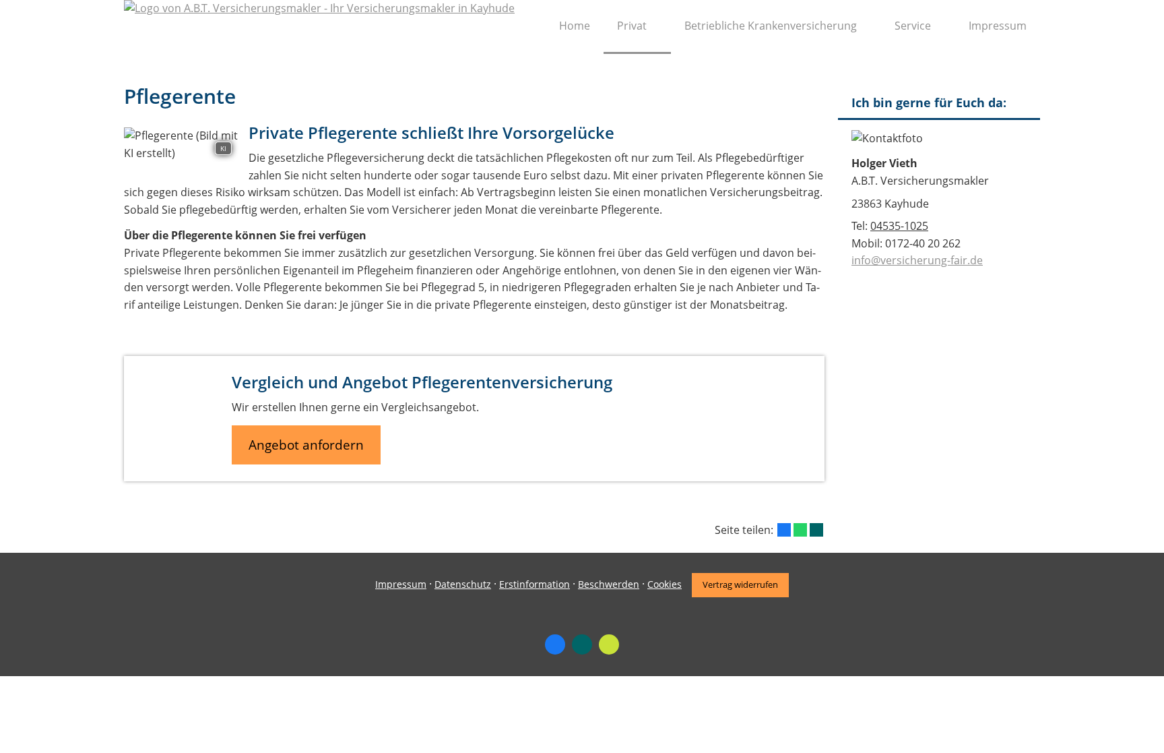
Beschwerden (608, 584)
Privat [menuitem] (632, 25)
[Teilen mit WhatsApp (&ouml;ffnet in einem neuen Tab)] (800, 530)
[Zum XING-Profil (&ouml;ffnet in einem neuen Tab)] (582, 644)
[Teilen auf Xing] (816, 530)
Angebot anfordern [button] (306, 445)
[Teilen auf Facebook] (784, 530)
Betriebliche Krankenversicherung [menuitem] (770, 25)
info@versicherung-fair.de (917, 260)
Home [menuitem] (574, 25)
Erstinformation (534, 584)
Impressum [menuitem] (998, 25)
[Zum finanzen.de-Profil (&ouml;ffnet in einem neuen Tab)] (609, 644)
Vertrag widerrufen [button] (740, 584)
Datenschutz (462, 584)
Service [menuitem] (913, 25)
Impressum (400, 584)
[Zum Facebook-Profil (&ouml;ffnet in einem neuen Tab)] (555, 644)
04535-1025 (899, 225)
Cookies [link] (664, 584)
